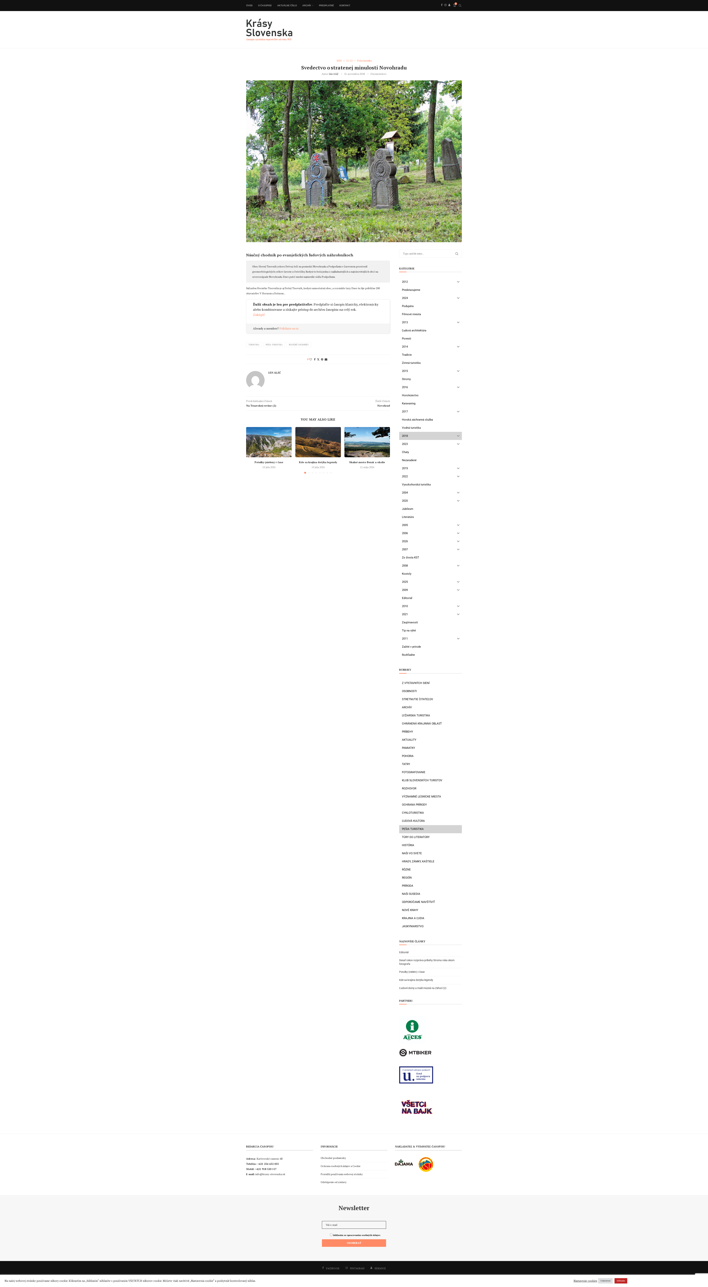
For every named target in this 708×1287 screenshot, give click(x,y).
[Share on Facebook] (314, 359)
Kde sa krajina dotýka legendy (318, 462)
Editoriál (404, 952)
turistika (254, 344)
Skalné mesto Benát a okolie (367, 462)
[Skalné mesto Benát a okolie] (367, 442)
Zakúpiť (259, 314)
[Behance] (449, 9)
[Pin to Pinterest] (322, 359)
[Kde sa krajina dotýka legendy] (318, 442)
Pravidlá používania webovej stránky (342, 1174)
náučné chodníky (299, 344)
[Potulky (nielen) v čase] (269, 442)
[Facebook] (441, 9)
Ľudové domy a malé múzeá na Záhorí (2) (422, 988)
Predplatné (326, 5)
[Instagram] (445, 9)
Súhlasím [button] (621, 1280)
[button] (251, 450)
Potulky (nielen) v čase (269, 462)
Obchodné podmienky (333, 1158)
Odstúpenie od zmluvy (333, 1182)
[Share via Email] (326, 359)
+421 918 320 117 (266, 1169)
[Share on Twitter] (318, 359)
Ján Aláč (334, 74)
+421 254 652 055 (268, 1164)
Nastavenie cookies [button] (585, 1281)
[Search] (460, 5)
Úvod (249, 5)
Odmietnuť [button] (605, 1280)
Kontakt (344, 5)
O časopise (265, 5)
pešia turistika (274, 344)
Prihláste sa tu (289, 328)
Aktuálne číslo (287, 5)
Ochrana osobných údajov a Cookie (340, 1166)
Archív (306, 5)
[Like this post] (310, 359)
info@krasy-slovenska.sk (270, 1174)
